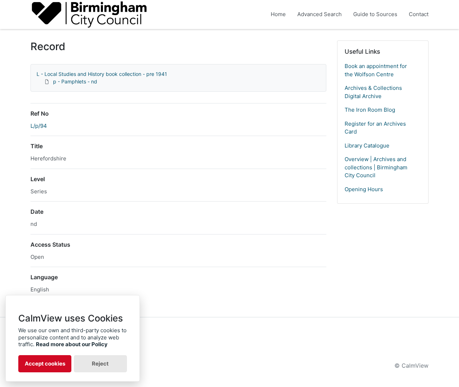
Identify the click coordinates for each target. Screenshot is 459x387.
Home (278, 14)
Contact (419, 14)
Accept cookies (45, 363)
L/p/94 (38, 125)
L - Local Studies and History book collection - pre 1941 (102, 74)
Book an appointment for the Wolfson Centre (376, 70)
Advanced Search (319, 14)
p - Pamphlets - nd (75, 81)
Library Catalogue (367, 145)
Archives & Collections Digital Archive (373, 92)
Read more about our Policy (72, 344)
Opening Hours (364, 189)
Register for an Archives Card (375, 127)
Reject (100, 363)
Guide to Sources (375, 14)
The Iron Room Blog (370, 109)
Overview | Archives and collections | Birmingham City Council (376, 167)
